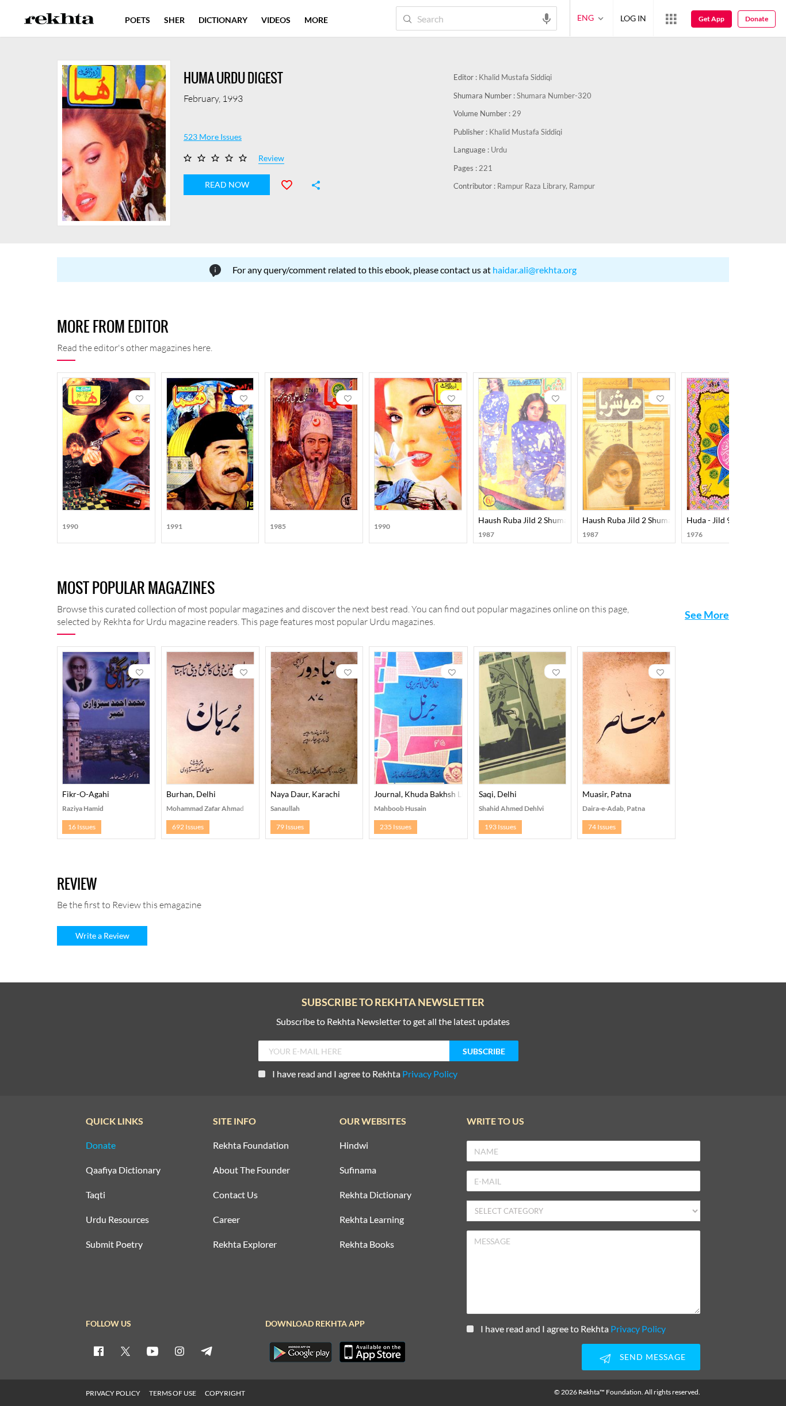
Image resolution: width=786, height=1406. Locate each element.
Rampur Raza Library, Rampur (546, 185)
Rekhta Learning (371, 1220)
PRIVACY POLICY (113, 1393)
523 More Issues (213, 137)
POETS (137, 20)
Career (226, 1220)
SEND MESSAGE (653, 1357)
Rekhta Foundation (251, 1145)
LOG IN (633, 18)
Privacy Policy (429, 1073)
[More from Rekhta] (671, 18)
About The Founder (251, 1170)
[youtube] (152, 1351)
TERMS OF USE (172, 1393)
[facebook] (98, 1351)
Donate (756, 18)
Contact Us (235, 1195)
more (316, 20)
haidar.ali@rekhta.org (535, 269)
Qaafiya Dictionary (123, 1170)
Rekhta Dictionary (375, 1195)
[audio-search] (547, 18)
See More (707, 614)
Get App (711, 18)
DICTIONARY (223, 20)
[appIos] (372, 1352)
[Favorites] (292, 183)
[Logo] (59, 20)
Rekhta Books (366, 1244)
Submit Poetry (114, 1244)
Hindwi (353, 1145)
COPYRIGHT (225, 1393)
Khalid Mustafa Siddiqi (515, 77)
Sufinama (357, 1170)
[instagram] (179, 1351)
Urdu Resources (117, 1220)
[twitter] (125, 1351)
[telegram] (206, 1351)
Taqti (95, 1195)
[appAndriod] (300, 1352)
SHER (174, 20)
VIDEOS (276, 20)
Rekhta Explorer (245, 1244)
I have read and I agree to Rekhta (364, 1073)
